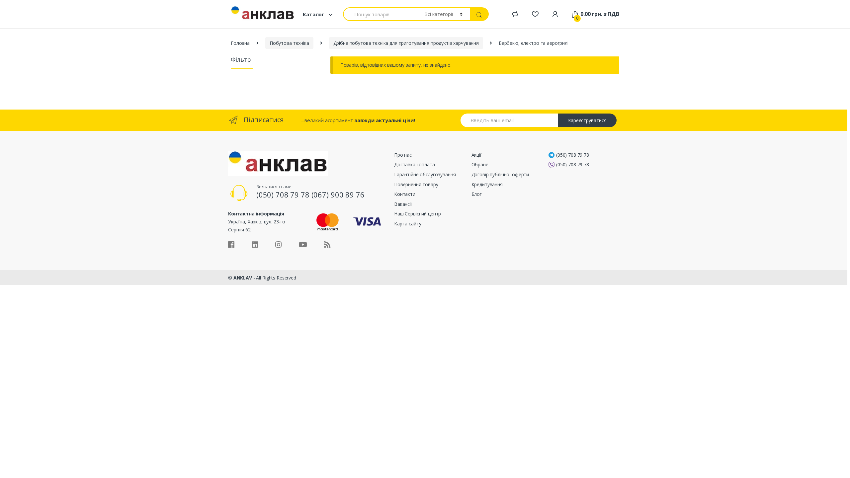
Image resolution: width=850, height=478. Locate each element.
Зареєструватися (587, 120)
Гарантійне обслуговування (425, 174)
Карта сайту (407, 223)
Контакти (404, 194)
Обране (479, 164)
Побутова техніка (289, 43)
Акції (476, 155)
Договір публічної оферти (500, 174)
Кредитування (487, 184)
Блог (476, 194)
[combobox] (380, 14)
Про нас (403, 155)
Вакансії (403, 204)
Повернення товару (416, 184)
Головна (240, 43)
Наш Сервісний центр (417, 213)
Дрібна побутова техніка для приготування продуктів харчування (406, 43)
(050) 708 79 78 (572, 155)
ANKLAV (242, 278)
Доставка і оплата (414, 164)
